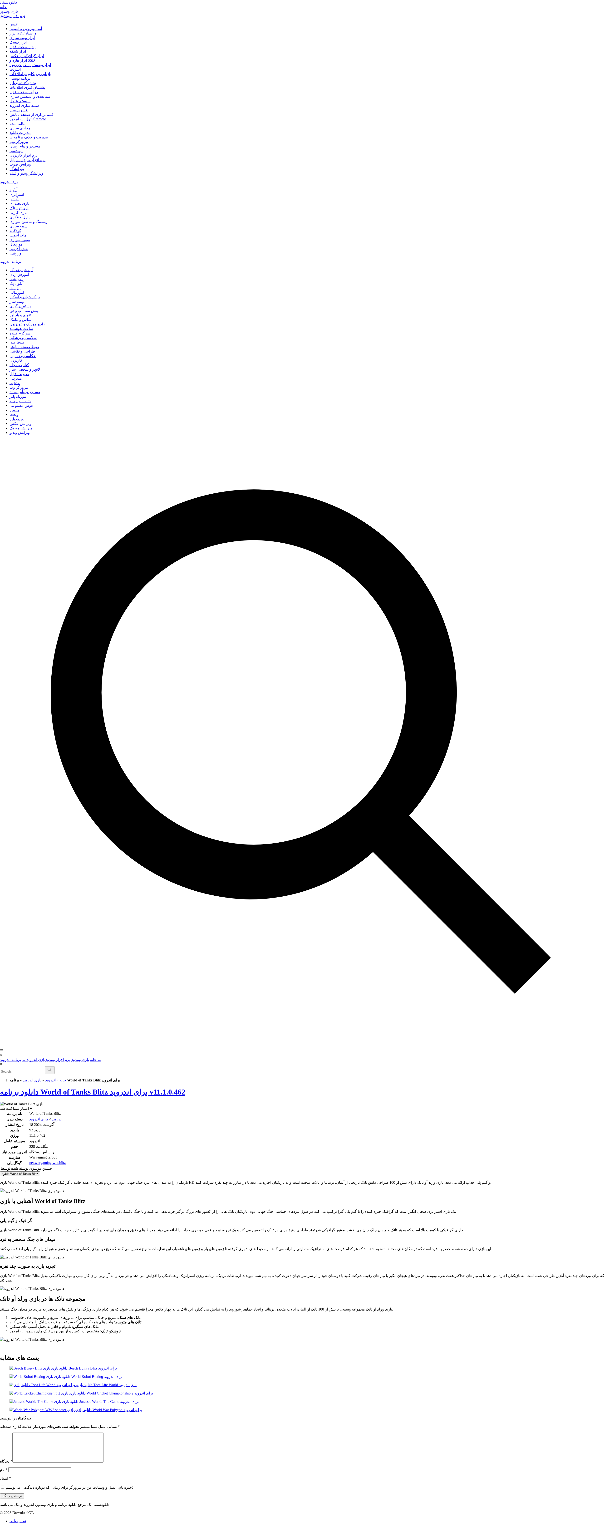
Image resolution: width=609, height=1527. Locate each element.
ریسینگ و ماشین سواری (29, 222)
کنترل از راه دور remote (28, 119)
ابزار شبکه (18, 51)
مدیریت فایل (19, 374)
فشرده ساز (19, 110)
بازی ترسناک (19, 208)
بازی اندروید (9, 182)
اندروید (50, 1080)
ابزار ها (15, 288)
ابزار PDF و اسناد (23, 33)
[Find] (49, 1070)
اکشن (14, 199)
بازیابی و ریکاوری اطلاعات (30, 74)
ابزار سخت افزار (22, 47)
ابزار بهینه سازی (22, 38)
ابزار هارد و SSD (22, 60)
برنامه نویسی (20, 78)
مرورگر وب (19, 142)
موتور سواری (20, 240)
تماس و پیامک (20, 320)
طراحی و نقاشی (22, 351)
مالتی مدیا (17, 124)
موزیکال (16, 244)
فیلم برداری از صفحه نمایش (32, 115)
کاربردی (16, 360)
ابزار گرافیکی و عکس (27, 56)
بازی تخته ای (19, 203)
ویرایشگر (17, 169)
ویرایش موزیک (21, 428)
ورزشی (15, 253)
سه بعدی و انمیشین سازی (30, 96)
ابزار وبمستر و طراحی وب (30, 65)
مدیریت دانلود (20, 133)
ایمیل (5, 1478)
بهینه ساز (17, 302)
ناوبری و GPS (20, 401)
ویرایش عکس (20, 424)
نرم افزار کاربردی (24, 155)
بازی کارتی (18, 213)
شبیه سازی (18, 226)
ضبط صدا (17, 342)
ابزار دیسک (18, 42)
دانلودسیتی (8, 2)
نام (3, 1470)
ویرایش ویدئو (20, 433)
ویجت (14, 414)
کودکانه (15, 231)
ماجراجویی (18, 235)
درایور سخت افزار (24, 92)
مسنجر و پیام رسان (25, 146)
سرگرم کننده (20, 333)
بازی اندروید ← (33, 1060)
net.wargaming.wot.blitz (47, 1163)
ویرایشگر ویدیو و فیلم (26, 173)
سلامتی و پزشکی (23, 338)
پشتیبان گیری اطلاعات (27, 87)
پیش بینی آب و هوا (24, 311)
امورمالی (17, 292)
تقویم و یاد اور (20, 315)
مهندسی (16, 151)
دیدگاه (6, 1461)
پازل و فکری (19, 217)
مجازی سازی (20, 128)
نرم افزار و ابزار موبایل (27, 160)
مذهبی (15, 383)
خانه (3, 7)
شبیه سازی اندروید (24, 105)
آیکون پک (17, 283)
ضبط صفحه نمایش (24, 347)
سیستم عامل (20, 101)
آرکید (13, 190)
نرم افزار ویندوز (12, 16)
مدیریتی (16, 378)
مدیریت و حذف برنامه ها (29, 137)
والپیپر (14, 410)
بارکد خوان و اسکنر (25, 297)
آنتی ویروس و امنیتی (26, 29)
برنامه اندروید (10, 262)
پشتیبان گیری (20, 306)
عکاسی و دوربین (23, 356)
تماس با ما (18, 1521)
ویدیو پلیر (17, 419)
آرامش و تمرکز (21, 270)
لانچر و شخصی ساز (25, 369)
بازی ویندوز (9, 11)
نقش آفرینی (19, 249)
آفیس (14, 24)
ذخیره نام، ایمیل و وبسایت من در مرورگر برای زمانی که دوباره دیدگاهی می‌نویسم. (70, 1487)
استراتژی (17, 194)
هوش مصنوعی (21, 405)
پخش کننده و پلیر (23, 83)
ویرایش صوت (20, 164)
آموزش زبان (19, 274)
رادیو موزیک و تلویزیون (27, 324)
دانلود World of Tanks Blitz (20, 1174)
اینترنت (15, 69)
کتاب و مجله (19, 365)
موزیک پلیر (18, 396)
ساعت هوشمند (21, 329)
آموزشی (16, 279)
